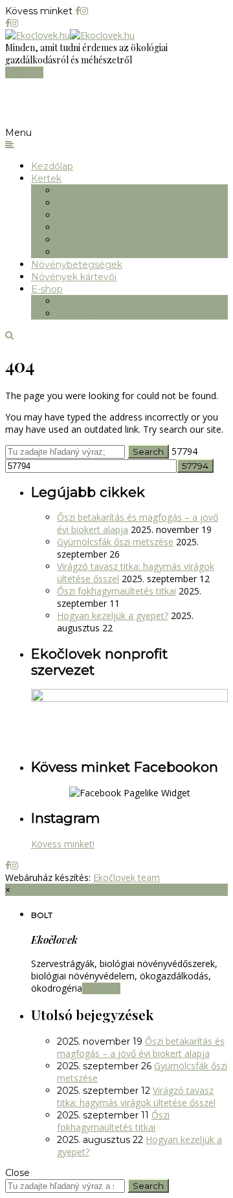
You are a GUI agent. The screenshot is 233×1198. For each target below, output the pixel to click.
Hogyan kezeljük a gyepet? (112, 615)
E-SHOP (24, 72)
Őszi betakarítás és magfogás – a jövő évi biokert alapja (141, 1047)
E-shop (47, 289)
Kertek (46, 178)
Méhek (73, 252)
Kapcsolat (79, 314)
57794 (184, 451)
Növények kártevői (73, 277)
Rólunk (73, 301)
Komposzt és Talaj (98, 203)
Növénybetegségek (76, 264)
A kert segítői (87, 228)
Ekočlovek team (126, 877)
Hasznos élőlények (99, 240)
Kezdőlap (52, 166)
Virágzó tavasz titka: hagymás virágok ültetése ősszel (136, 1096)
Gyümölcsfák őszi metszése (115, 542)
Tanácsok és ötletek (102, 215)
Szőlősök (77, 191)
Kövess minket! (62, 844)
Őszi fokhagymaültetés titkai (116, 591)
